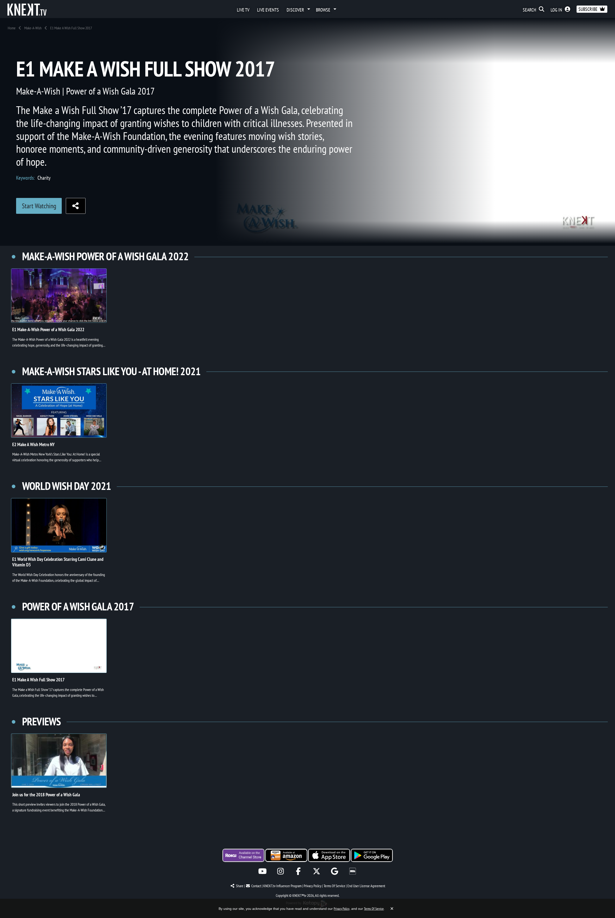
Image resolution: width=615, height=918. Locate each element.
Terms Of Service (334, 885)
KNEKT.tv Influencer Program (282, 885)
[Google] (334, 871)
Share (239, 885)
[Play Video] (59, 295)
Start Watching (39, 205)
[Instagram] (280, 871)
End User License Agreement (366, 885)
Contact (256, 885)
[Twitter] (316, 871)
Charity (43, 177)
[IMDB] (352, 871)
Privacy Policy (312, 885)
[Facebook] (298, 871)
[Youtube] (262, 871)
